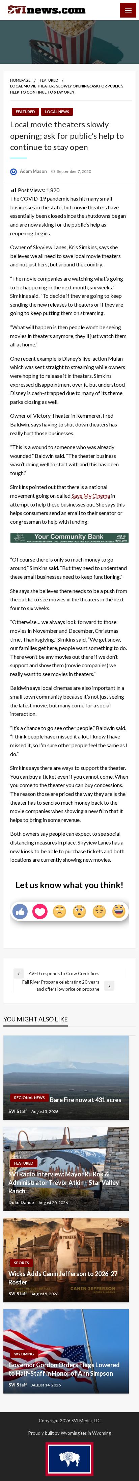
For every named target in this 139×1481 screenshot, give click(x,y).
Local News (57, 111)
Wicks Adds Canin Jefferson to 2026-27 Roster (62, 1278)
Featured (49, 80)
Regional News (29, 1097)
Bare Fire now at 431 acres (85, 1099)
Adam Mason (34, 171)
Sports (21, 1263)
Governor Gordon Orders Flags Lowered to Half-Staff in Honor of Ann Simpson (64, 1369)
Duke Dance (21, 1202)
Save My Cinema (91, 495)
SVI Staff (18, 1111)
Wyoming (24, 1354)
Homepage (20, 80)
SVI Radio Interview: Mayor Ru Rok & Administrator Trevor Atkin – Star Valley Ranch (63, 1182)
